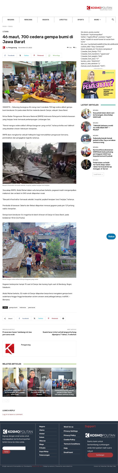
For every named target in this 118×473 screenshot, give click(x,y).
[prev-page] (4, 400)
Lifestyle (63, 20)
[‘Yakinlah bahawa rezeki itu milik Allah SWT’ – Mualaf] (39, 382)
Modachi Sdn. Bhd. (37, 466)
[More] (63, 318)
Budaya (46, 20)
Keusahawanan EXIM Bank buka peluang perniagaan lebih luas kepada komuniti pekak (103, 153)
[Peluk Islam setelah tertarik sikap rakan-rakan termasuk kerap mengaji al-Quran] (86, 164)
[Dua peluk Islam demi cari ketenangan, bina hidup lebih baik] (15, 382)
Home (5, 26)
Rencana (28, 20)
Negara (10, 20)
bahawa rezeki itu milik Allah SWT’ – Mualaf (39, 392)
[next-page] (7, 400)
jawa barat (31, 307)
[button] (113, 20)
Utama (10, 26)
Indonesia (23, 307)
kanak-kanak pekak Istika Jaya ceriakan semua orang (64, 392)
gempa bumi (13, 307)
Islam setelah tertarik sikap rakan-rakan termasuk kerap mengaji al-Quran (102, 166)
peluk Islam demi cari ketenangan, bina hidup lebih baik (14, 392)
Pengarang (12, 47)
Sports (81, 20)
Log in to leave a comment (12, 414)
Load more (97, 174)
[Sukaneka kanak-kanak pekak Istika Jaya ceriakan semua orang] (64, 382)
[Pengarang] (4, 47)
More (96, 20)
